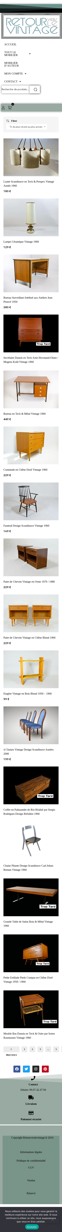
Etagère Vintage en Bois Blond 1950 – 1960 (27, 693)
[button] (18, 53)
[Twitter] (26, 1069)
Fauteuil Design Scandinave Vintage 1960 (26, 525)
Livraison (31, 1103)
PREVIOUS (11, 1049)
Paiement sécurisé (31, 1119)
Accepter (32, 1226)
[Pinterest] (45, 1069)
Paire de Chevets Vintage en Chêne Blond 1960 (29, 637)
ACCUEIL (10, 44)
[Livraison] (31, 1097)
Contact (33, 1084)
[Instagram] (35, 1069)
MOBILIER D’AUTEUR (11, 64)
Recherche (35, 89)
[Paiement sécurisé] (31, 1113)
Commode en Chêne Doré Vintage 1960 (25, 469)
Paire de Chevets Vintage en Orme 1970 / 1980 (29, 581)
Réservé (31, 1193)
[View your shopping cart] (10, 107)
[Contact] (33, 1078)
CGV (31, 1167)
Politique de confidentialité (31, 1160)
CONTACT (11, 81)
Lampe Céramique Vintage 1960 (21, 241)
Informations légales (31, 1152)
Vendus (31, 1180)
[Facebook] (16, 1069)
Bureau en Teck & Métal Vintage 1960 (24, 413)
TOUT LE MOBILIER (11, 53)
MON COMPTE (13, 73)
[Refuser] (52, 1220)
